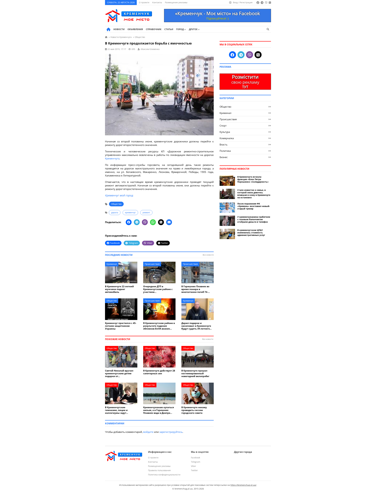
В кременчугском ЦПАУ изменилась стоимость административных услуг (251, 232)
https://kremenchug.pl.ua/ (243, 485)
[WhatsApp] (153, 222)
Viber (193, 466)
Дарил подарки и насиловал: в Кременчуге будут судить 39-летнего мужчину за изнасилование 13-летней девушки (196, 326)
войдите (148, 432)
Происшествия (152, 264)
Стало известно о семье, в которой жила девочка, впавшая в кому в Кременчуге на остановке (253, 194)
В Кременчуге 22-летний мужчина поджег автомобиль (119, 289)
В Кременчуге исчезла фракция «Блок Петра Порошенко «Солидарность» (253, 179)
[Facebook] (129, 222)
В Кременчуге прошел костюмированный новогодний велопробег (195, 373)
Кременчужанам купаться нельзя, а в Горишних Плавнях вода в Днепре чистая (158, 410)
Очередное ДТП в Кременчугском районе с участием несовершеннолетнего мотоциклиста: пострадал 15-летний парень (158, 289)
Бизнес (245, 157)
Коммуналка (245, 138)
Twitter (194, 470)
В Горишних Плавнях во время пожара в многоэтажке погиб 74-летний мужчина (195, 289)
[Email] (169, 222)
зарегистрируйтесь (171, 432)
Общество (116, 204)
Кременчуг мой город (119, 195)
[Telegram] (137, 222)
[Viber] (145, 222)
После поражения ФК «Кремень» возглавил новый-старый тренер (253, 206)
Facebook (195, 457)
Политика (245, 150)
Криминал (111, 264)
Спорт (245, 125)
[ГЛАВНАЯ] (108, 29)
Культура (245, 132)
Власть (245, 144)
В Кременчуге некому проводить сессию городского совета (194, 410)
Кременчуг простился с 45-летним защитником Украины (120, 326)
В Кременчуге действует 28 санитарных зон (159, 372)
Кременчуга (112, 158)
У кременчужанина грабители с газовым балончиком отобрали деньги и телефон (253, 219)
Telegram (195, 461)
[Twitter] (161, 222)
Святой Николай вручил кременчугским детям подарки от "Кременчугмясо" (119, 373)
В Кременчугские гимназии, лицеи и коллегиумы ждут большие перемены (116, 410)
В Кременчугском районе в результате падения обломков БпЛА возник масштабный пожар (159, 326)
